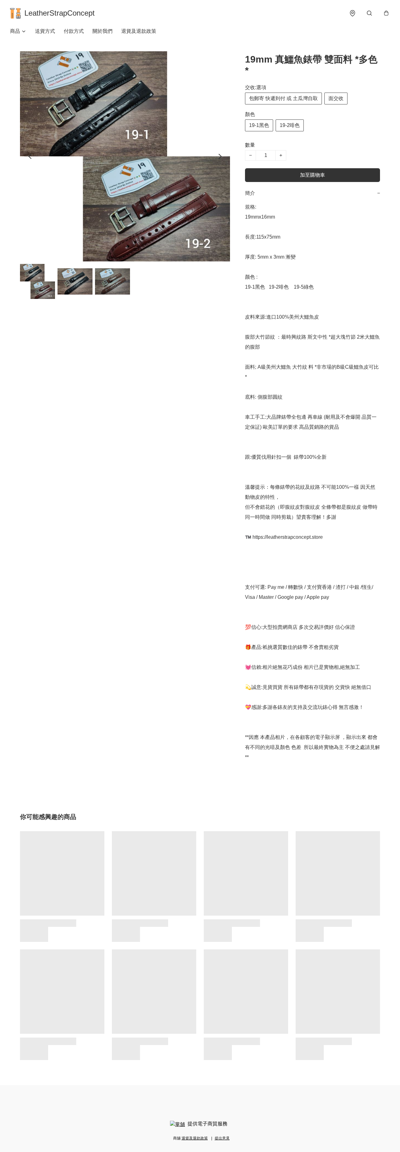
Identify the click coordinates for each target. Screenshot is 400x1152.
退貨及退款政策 (138, 31)
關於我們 (102, 31)
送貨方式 (45, 31)
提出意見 (222, 1138)
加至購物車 (312, 175)
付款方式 (74, 31)
